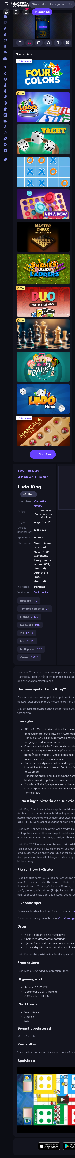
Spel (20, 471)
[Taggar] (5, 160)
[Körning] (5, 103)
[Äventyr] (5, 79)
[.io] (5, 91)
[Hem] (5, 16)
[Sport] (5, 139)
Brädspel (34, 471)
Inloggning (42, 12)
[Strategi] (5, 145)
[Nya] (5, 28)
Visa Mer (45, 454)
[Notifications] (25, 11)
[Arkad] (5, 73)
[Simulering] (5, 127)
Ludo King (41, 477)
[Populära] (5, 34)
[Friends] (6, 11)
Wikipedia (41, 592)
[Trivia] (5, 151)
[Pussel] (5, 121)
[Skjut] (5, 133)
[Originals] (5, 46)
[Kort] (5, 109)
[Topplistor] (5, 58)
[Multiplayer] (5, 52)
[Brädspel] (5, 85)
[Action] (5, 67)
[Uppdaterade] (5, 40)
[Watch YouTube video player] (63, 1100)
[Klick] (5, 97)
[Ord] (5, 115)
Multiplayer (25, 477)
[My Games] (16, 11)
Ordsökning (66, 918)
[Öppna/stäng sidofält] (6, 4)
